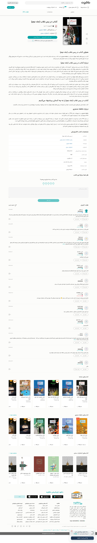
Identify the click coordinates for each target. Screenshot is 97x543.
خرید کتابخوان (56, 515)
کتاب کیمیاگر (44, 508)
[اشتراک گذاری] (86, 34)
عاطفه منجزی (69, 143)
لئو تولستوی (19, 519)
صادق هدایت (19, 505)
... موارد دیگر (19, 496)
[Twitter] (18, 526)
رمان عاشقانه (32, 505)
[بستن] (71, 531)
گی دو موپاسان (19, 512)
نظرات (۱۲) (26, 12)
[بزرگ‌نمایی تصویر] (64, 43)
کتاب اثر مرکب (44, 512)
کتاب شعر (32, 515)
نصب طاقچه (11, 7)
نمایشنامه (32, 510)
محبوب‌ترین (11, 205)
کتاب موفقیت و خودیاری (29, 517)
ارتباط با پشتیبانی (47, 530)
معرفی (72, 12)
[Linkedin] (20, 526)
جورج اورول (19, 515)
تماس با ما (57, 505)
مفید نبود (77, 219)
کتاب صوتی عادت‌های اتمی (41, 521)
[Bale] (29, 526)
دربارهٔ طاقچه (57, 508)
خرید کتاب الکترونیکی (42, 37)
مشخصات (49, 12)
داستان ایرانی (63, 140)
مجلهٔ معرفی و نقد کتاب (54, 521)
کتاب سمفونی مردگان (42, 515)
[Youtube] (23, 526)
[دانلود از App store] (45, 496)
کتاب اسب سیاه (43, 510)
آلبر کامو (20, 508)
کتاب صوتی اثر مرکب (42, 519)
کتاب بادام (45, 505)
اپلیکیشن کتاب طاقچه (55, 517)
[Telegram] (26, 526)
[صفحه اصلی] (85, 3)
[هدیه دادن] (86, 38)
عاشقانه (68, 140)
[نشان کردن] (86, 43)
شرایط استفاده (64, 530)
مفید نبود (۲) (77, 247)
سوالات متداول (56, 530)
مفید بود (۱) (85, 260)
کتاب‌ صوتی (32, 508)
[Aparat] (15, 526)
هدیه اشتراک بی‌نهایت (55, 519)
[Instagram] (12, 526)
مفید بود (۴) (84, 219)
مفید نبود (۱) (77, 369)
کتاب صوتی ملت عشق (42, 517)
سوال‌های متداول (56, 510)
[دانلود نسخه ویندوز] (32, 496)
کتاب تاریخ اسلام (31, 519)
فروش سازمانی (56, 512)
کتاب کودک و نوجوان (30, 521)
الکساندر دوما (19, 517)
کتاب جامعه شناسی (30, 512)
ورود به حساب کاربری (12, 3)
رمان (71, 140)
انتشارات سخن (69, 147)
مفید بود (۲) (84, 232)
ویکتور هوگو (19, 521)
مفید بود (84, 301)
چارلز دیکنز (20, 510)
